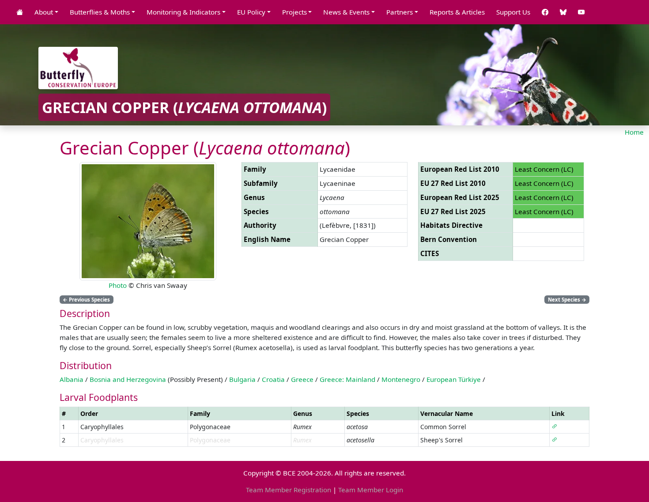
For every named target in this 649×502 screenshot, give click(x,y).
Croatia (273, 379)
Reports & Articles (457, 12)
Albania (71, 379)
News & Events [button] (346, 12)
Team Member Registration (288, 489)
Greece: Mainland (347, 379)
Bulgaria (242, 379)
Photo (118, 285)
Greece (302, 379)
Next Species (567, 299)
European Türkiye (453, 379)
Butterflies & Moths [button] (100, 12)
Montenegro (400, 379)
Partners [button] (399, 12)
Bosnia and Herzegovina (128, 379)
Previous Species (86, 299)
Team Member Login (370, 489)
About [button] (43, 12)
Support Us (513, 12)
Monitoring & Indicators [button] (183, 12)
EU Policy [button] (251, 12)
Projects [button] (294, 12)
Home (634, 132)
